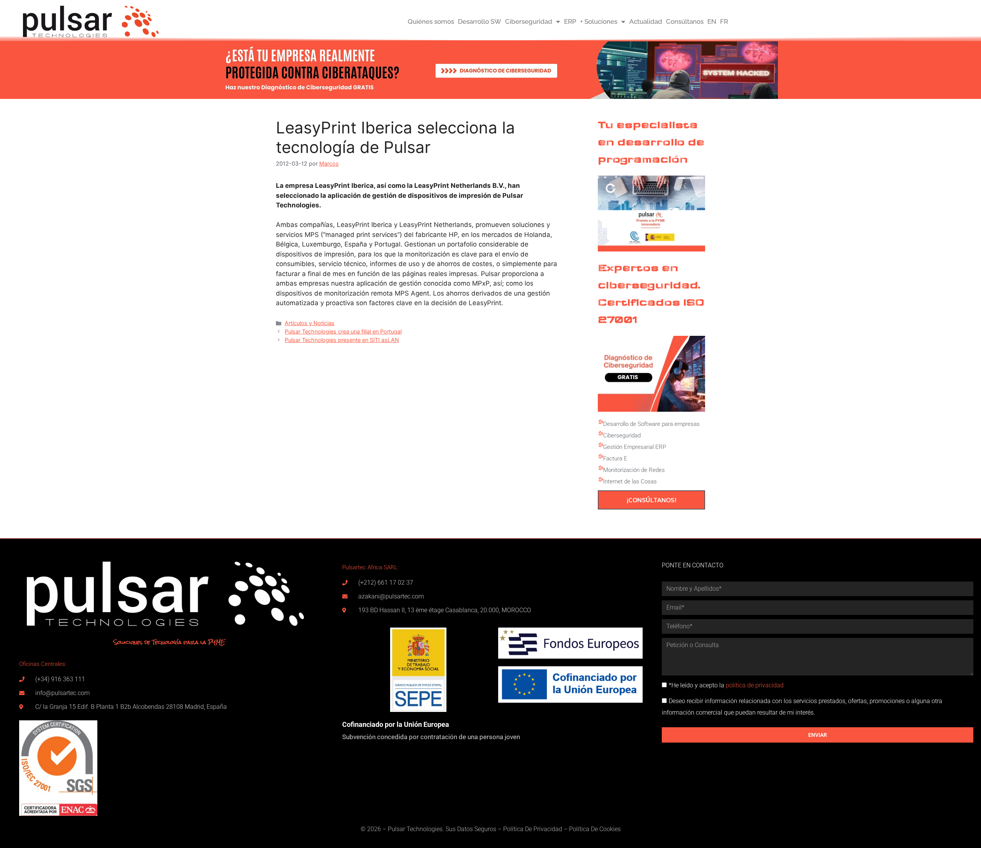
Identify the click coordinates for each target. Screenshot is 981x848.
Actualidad (645, 21)
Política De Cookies (595, 829)
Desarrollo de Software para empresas (651, 424)
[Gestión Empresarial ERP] (600, 445)
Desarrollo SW (479, 21)
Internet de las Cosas (630, 481)
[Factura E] (600, 456)
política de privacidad (755, 685)
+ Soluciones (598, 21)
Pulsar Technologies (415, 829)
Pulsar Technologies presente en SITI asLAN (342, 340)
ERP (570, 21)
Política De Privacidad (532, 829)
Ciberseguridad (528, 21)
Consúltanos (685, 21)
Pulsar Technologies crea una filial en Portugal (343, 331)
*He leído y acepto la (726, 685)
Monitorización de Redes (634, 470)
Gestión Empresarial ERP (634, 447)
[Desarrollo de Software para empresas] (600, 422)
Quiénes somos (431, 21)
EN (711, 21)
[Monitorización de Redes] (600, 468)
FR (724, 21)
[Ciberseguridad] (600, 433)
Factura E (615, 458)
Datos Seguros (476, 829)
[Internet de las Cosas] (600, 479)
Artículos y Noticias (310, 323)
